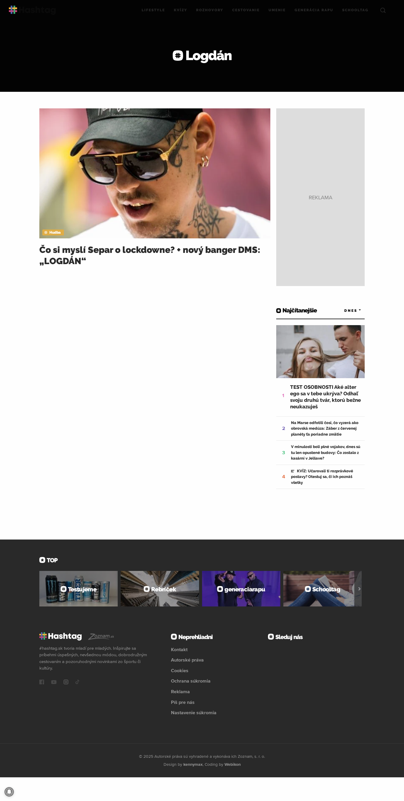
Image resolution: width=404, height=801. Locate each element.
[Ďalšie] (359, 588)
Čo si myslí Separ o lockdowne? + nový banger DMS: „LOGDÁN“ (149, 255)
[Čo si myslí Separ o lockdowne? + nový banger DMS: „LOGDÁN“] (154, 173)
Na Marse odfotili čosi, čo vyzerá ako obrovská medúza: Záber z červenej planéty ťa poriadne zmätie (324, 428)
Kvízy (180, 10)
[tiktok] (77, 682)
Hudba (55, 232)
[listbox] (344, 310)
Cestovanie (246, 10)
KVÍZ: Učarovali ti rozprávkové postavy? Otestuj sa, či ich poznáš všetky (322, 477)
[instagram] (66, 682)
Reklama (180, 691)
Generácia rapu (314, 10)
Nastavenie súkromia (193, 712)
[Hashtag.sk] (32, 10)
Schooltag (355, 10)
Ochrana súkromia (191, 680)
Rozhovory (209, 10)
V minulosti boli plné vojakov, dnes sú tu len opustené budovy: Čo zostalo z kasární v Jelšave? (325, 452)
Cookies (179, 670)
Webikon (232, 764)
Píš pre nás (183, 702)
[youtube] (53, 682)
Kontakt (179, 649)
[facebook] (41, 682)
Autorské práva (187, 659)
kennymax (193, 764)
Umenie (277, 10)
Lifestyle (153, 10)
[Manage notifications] (9, 792)
